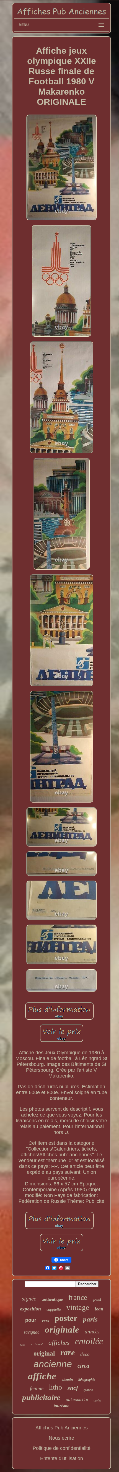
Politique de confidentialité (61, 1448)
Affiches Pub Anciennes (61, 1428)
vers (45, 1320)
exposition (30, 1309)
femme (36, 1388)
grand (97, 1300)
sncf (73, 1387)
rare (67, 1352)
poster (66, 1318)
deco (85, 1354)
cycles (97, 1400)
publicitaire (41, 1397)
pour (30, 1320)
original (44, 1353)
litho (55, 1387)
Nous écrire (61, 1438)
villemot (37, 1344)
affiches (58, 1342)
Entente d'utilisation (61, 1458)
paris (90, 1319)
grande (88, 1389)
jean (99, 1309)
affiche (42, 1376)
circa (83, 1365)
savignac (31, 1332)
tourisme (61, 1405)
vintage (77, 1307)
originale (62, 1330)
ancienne (52, 1364)
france (77, 1297)
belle (22, 1344)
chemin (67, 1379)
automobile (77, 1400)
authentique (52, 1299)
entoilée (89, 1341)
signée (29, 1299)
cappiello (53, 1309)
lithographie (86, 1380)
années (92, 1332)
